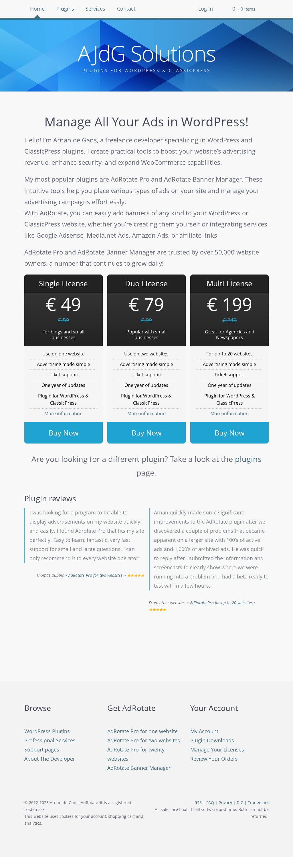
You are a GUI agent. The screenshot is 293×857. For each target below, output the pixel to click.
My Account (204, 731)
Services (95, 8)
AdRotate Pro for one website (142, 731)
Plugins (65, 8)
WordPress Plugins (47, 731)
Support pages (41, 749)
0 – (243, 8)
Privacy (225, 802)
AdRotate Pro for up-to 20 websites (221, 602)
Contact (126, 8)
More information (63, 413)
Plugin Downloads (212, 740)
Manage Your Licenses (217, 749)
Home (37, 8)
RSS (198, 802)
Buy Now (63, 433)
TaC (240, 802)
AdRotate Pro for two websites (95, 575)
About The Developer (49, 758)
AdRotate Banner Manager (139, 767)
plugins (248, 459)
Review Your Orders (214, 758)
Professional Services (50, 740)
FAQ (210, 802)
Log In (205, 8)
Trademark (258, 802)
